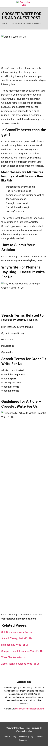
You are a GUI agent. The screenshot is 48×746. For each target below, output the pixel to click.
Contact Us (23, 740)
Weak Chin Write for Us (13, 657)
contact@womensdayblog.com (29, 708)
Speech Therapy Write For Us (16, 638)
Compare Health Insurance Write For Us (22, 651)
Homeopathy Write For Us (14, 644)
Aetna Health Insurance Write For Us (20, 663)
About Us (6, 737)
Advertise (39, 737)
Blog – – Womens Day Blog (23, 737)
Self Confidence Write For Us (16, 632)
